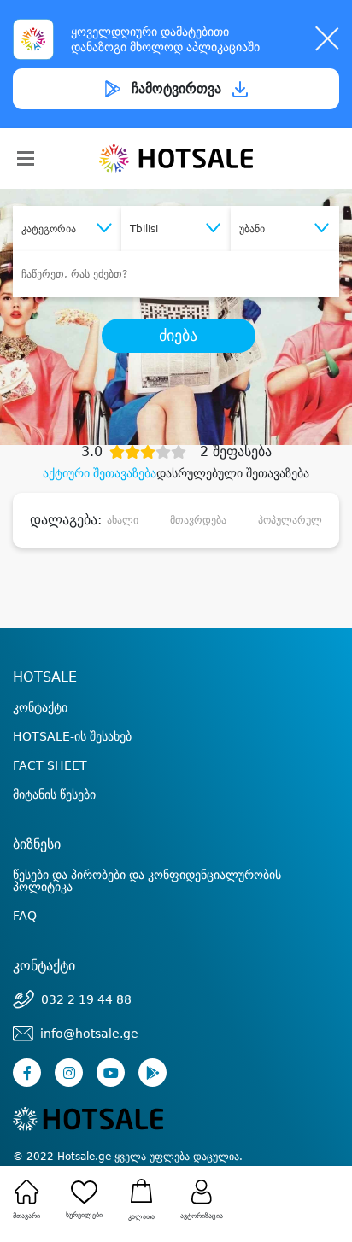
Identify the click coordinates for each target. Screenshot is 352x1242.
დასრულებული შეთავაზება (232, 473)
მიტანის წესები (54, 794)
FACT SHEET (50, 765)
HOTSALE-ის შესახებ (72, 736)
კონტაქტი (40, 707)
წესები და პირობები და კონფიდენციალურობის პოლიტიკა (147, 880)
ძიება (178, 335)
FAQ (25, 916)
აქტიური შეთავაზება (99, 473)
